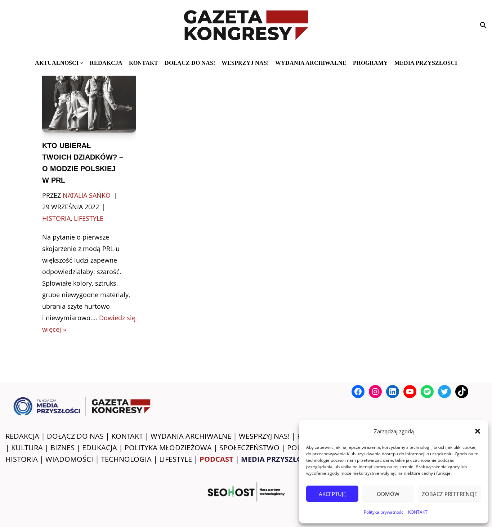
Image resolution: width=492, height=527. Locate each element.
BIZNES (62, 447)
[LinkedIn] (392, 391)
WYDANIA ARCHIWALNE (191, 436)
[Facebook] (358, 391)
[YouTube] (409, 391)
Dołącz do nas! (190, 62)
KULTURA (27, 447)
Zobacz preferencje (449, 493)
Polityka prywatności (384, 512)
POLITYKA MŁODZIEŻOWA (168, 447)
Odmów (388, 493)
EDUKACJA (99, 447)
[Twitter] (444, 391)
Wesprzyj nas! (245, 62)
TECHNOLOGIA (126, 459)
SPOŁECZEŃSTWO (249, 447)
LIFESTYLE (175, 459)
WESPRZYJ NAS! (264, 436)
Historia (56, 218)
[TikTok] (461, 391)
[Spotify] (427, 391)
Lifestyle (88, 218)
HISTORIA (21, 459)
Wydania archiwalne (310, 62)
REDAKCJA (22, 436)
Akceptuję (332, 493)
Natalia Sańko (87, 195)
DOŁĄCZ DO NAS (75, 436)
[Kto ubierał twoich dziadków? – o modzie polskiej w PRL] (89, 99)
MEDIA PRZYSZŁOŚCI (425, 62)
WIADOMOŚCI (69, 459)
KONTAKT (418, 512)
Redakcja (106, 62)
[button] (477, 431)
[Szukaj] (483, 25)
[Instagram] (375, 391)
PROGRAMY (370, 62)
